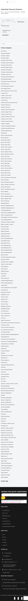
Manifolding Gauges (5, 308)
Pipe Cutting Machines (6, 245)
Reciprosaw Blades (5, 386)
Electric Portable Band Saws (7, 182)
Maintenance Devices (6, 292)
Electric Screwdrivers (5, 193)
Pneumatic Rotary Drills (6, 65)
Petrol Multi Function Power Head (8, 81)
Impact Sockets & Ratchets (7, 442)
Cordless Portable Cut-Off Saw (8, 116)
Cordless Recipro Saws (6, 97)
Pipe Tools (3, 421)
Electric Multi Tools (5, 200)
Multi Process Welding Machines (8, 212)
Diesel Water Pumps (5, 240)
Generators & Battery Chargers (8, 222)
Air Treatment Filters (5, 332)
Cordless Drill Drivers (6, 104)
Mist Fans (3, 378)
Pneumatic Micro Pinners (6, 60)
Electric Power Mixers (6, 140)
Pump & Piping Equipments (7, 238)
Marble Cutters (4, 299)
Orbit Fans (3, 367)
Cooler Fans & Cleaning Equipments (12, 11)
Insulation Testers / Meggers (7, 261)
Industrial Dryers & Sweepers (7, 343)
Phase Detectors (4, 266)
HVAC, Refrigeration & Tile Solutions (9, 287)
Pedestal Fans (4, 357)
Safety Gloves (4, 456)
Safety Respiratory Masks (7, 458)
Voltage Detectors (5, 271)
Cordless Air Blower (5, 123)
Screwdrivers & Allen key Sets (7, 423)
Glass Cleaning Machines (6, 369)
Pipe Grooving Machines (6, 252)
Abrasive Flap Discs (5, 416)
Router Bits (3, 414)
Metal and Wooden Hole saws (7, 390)
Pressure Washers (5, 360)
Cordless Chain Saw (5, 107)
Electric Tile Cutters (5, 156)
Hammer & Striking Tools (6, 430)
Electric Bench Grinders (6, 161)
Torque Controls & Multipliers (7, 446)
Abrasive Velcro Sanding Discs (8, 404)
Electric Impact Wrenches (6, 135)
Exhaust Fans (4, 362)
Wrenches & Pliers (5, 449)
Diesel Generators (5, 229)
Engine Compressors (5, 320)
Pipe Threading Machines (6, 250)
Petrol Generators (5, 226)
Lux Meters (3, 275)
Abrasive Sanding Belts (6, 393)
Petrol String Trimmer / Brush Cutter (9, 90)
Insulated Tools (4, 425)
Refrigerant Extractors (6, 306)
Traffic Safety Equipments (6, 465)
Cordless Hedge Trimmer (6, 111)
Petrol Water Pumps (5, 243)
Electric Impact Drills (5, 149)
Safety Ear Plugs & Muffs (6, 453)
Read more (6, 35)
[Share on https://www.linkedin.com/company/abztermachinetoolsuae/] (14, 598)
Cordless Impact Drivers (6, 114)
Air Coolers (3, 381)
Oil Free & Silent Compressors (8, 327)
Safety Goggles (4, 477)
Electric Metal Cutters (6, 172)
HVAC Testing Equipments (7, 282)
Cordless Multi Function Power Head (9, 102)
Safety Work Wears (5, 470)
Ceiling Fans (4, 348)
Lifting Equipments (5, 336)
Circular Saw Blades (5, 407)
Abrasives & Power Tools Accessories (9, 383)
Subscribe (3, 497)
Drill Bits (3, 395)
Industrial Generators (5, 233)
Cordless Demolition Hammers (8, 128)
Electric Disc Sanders (6, 175)
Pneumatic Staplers (5, 55)
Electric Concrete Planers (6, 168)
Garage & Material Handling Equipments (10, 334)
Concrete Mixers (4, 301)
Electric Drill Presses (5, 170)
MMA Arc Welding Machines (7, 205)
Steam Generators (5, 374)
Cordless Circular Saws (6, 95)
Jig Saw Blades (4, 409)
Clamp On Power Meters (6, 264)
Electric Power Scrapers (6, 147)
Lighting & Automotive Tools (7, 435)
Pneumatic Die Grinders (6, 69)
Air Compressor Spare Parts (7, 329)
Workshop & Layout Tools (6, 432)
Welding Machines (5, 203)
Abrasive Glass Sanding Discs (8, 388)
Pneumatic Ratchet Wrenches (7, 76)
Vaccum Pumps (4, 304)
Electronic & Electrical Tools (7, 428)
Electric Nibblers (4, 191)
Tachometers (4, 273)
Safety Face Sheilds (5, 475)
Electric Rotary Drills (5, 144)
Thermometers (4, 268)
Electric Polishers (5, 179)
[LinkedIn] (20, 2)
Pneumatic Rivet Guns (6, 74)
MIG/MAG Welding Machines (7, 208)
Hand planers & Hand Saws (7, 444)
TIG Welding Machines (6, 210)
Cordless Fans (4, 100)
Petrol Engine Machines (6, 79)
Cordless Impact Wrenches (7, 121)
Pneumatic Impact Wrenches (7, 62)
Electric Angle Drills (5, 163)
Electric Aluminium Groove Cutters (8, 177)
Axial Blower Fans (5, 376)
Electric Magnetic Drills (6, 198)
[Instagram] (21, 2)
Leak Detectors (4, 289)
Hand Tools (3, 418)
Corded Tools (4, 133)
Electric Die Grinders (5, 142)
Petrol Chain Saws (5, 83)
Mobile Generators (5, 231)
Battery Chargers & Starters (7, 224)
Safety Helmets (4, 472)
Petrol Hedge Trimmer (6, 88)
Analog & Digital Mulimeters (7, 280)
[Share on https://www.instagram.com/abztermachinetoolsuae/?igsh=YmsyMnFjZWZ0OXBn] (18, 598)
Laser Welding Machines (6, 219)
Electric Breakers (5, 137)
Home (2, 11)
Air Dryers (3, 318)
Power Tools (3, 51)
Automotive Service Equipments (8, 339)
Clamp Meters (4, 285)
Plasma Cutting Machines (6, 215)
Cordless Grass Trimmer (6, 119)
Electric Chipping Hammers (7, 196)
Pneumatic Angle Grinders (7, 67)
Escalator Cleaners (5, 350)
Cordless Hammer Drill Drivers (8, 109)
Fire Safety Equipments (6, 467)
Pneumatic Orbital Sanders (7, 72)
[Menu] (2, 2)
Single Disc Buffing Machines (7, 364)
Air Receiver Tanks (5, 325)
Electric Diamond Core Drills (7, 154)
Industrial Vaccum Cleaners (7, 355)
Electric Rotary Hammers (6, 158)
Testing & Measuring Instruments (8, 257)
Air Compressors (5, 311)
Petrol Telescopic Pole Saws (7, 86)
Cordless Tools (4, 93)
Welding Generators (5, 236)
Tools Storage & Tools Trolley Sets (8, 437)
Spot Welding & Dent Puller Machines (9, 217)
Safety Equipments (5, 451)
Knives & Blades (4, 439)
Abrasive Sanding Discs (6, 411)
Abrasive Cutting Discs (6, 400)
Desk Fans (3, 371)
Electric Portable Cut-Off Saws (8, 184)
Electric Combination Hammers (8, 189)
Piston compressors (5, 315)
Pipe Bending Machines (6, 247)
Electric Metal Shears (5, 186)
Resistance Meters (5, 259)
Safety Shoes (4, 460)
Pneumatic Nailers (5, 58)
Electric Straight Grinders (6, 151)
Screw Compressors (5, 313)
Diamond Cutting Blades (6, 397)
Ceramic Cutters (4, 297)
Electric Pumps (4, 254)
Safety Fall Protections (6, 463)
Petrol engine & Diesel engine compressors (10, 322)
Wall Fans (3, 353)
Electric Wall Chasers (5, 165)
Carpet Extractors (5, 346)
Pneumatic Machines (5, 53)
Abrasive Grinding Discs (6, 402)
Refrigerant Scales (5, 294)
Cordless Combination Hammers (8, 126)
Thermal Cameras (5, 278)
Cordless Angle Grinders (6, 130)
